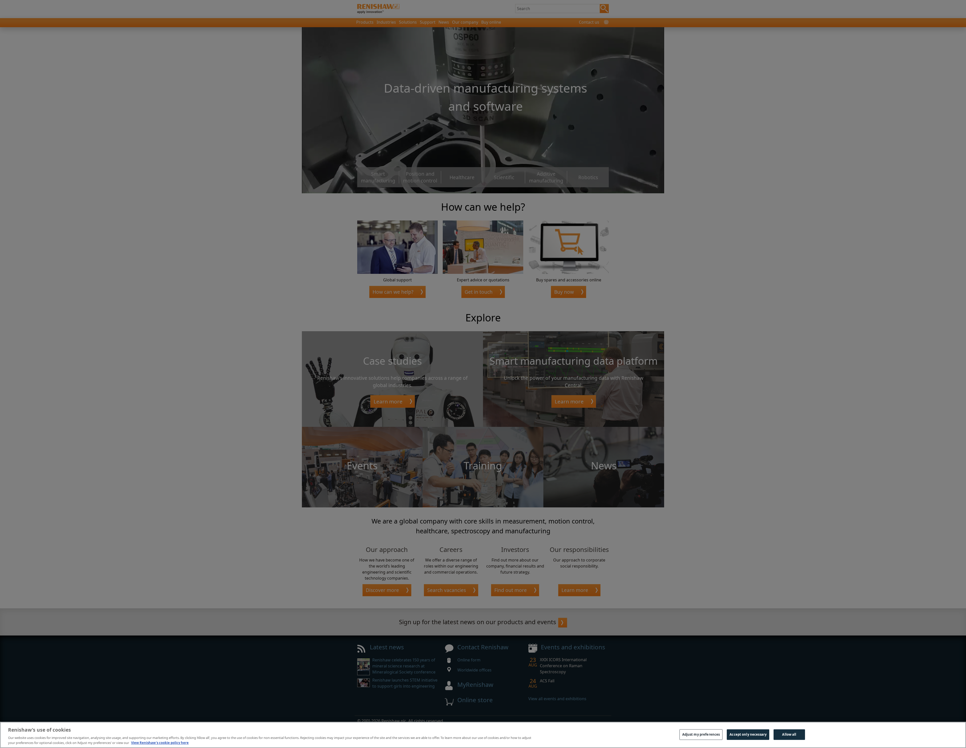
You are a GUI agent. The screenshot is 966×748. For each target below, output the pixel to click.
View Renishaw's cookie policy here (160, 742)
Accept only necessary (748, 734)
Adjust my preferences (701, 734)
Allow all (789, 734)
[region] (483, 735)
